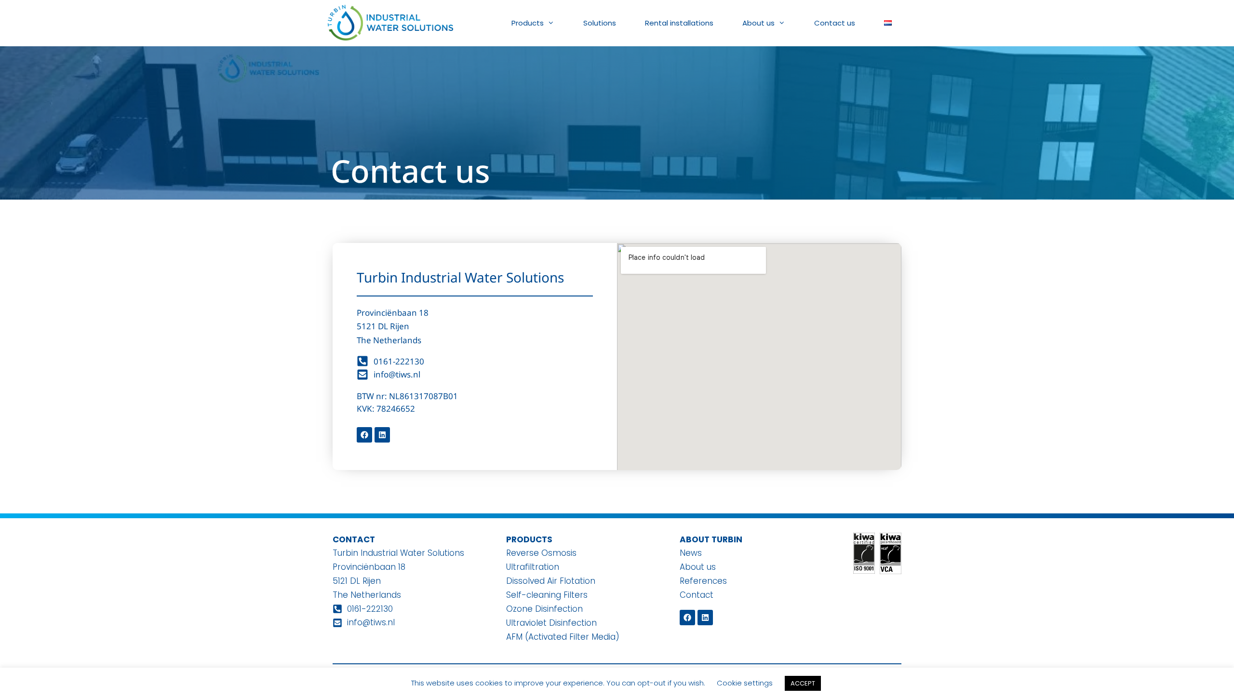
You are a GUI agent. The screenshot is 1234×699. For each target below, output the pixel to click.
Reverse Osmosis (541, 553)
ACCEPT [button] (803, 683)
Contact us (834, 23)
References (703, 581)
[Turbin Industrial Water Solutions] (390, 17)
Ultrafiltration (532, 567)
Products (527, 23)
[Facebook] (364, 435)
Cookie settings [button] (745, 683)
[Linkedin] (382, 435)
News (691, 553)
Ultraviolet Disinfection (551, 623)
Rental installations (679, 23)
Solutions (599, 23)
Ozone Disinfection (544, 609)
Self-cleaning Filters (547, 595)
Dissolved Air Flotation (550, 581)
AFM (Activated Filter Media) (562, 637)
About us (758, 23)
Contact (696, 595)
